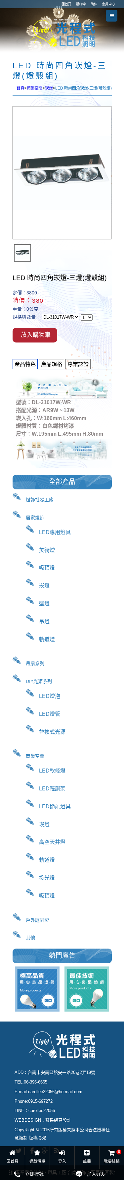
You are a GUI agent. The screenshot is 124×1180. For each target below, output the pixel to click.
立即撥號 (34, 1174)
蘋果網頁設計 (58, 1120)
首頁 (20, 88)
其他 (30, 937)
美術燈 (47, 550)
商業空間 (35, 88)
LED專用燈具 (55, 532)
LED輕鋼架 (52, 788)
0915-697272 (40, 1101)
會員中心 (108, 4)
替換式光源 (52, 732)
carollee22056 (41, 1110)
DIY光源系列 (39, 681)
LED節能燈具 (55, 806)
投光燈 (47, 878)
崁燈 (49, 88)
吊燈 (44, 621)
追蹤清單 (37, 1161)
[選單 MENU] (111, 16)
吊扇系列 (35, 663)
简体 (94, 4)
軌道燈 (47, 639)
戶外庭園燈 (37, 920)
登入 (62, 1161)
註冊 (87, 1161)
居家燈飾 (35, 517)
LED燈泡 (49, 696)
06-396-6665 (35, 1082)
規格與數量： (26, 317)
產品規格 (51, 364)
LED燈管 (49, 714)
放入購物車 (36, 335)
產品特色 (25, 364)
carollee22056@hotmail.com (55, 1091)
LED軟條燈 (52, 771)
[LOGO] (62, 33)
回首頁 (66, 4)
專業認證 (78, 364)
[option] (22, 253)
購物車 (81, 4)
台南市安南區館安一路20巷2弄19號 (61, 1072)
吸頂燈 (47, 568)
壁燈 (44, 603)
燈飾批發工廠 (40, 499)
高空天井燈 (52, 842)
